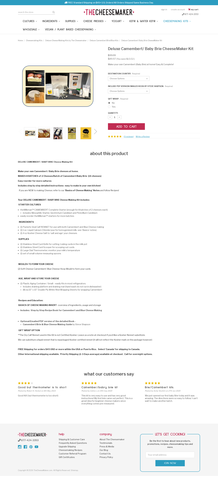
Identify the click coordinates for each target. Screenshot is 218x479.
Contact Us (105, 453)
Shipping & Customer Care (72, 439)
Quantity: (113, 113)
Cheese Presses (94, 21)
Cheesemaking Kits (176, 21)
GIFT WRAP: (118, 99)
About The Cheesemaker (112, 439)
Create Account (178, 9)
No (113, 103)
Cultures (29, 21)
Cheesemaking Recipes (70, 450)
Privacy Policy (106, 457)
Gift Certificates (67, 457)
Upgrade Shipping (67, 446)
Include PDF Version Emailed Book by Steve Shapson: (140, 86)
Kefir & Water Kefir (143, 21)
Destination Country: (124, 74)
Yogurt (117, 21)
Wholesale (30, 29)
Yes (114, 106)
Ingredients (50, 21)
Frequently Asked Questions (73, 443)
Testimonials (106, 443)
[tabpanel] (30, 133)
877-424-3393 (191, 14)
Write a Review (143, 136)
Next (95, 131)
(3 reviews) (129, 136)
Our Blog (104, 450)
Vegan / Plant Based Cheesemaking (70, 29)
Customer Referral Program (72, 453)
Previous (20, 131)
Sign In (164, 9)
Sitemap (74, 470)
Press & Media (107, 446)
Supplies (71, 21)
